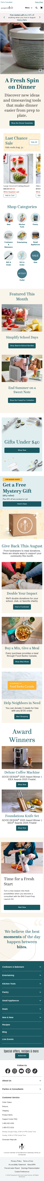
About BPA (31, 1165)
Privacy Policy (16, 1161)
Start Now (22, 907)
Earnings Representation (30, 1168)
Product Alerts (7, 1115)
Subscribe (22, 1056)
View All (34, 142)
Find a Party (39, 2)
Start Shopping (22, 716)
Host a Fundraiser (22, 607)
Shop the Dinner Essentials (22, 123)
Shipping (5, 1111)
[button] (40, 70)
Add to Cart (9, 195)
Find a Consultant (6, 2)
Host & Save (22, 504)
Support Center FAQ (9, 1119)
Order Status (7, 1102)
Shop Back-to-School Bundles (22, 346)
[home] (22, 1146)
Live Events (8, 1039)
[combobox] (22, 967)
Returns (5, 1106)
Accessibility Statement (17, 1165)
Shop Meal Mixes (22, 662)
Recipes (6, 1025)
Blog (4, 1032)
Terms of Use (28, 1161)
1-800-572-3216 (8, 1127)
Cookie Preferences (22, 1172)
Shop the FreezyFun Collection (22, 400)
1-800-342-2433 (8, 1123)
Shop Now (22, 450)
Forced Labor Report (12, 1168)
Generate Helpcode (9, 1139)
